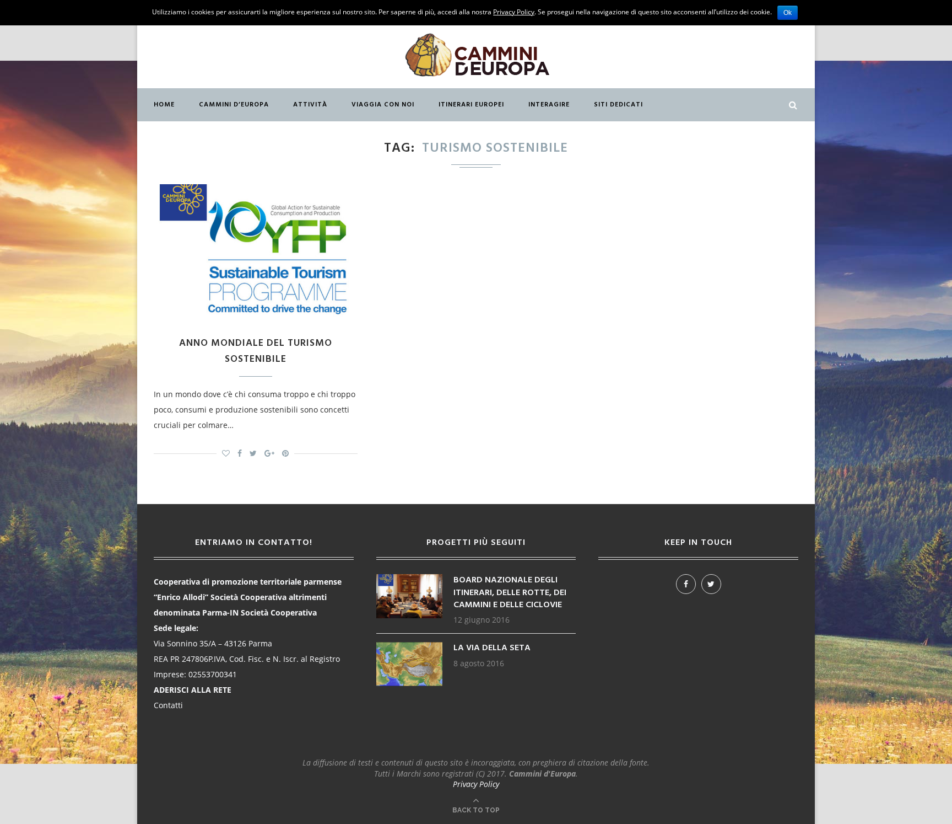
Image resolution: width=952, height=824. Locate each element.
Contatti (168, 705)
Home (164, 104)
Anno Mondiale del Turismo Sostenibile (255, 351)
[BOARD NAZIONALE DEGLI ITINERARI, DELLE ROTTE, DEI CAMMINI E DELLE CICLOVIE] (409, 579)
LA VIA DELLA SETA (492, 648)
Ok (787, 13)
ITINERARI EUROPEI (471, 104)
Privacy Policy (476, 784)
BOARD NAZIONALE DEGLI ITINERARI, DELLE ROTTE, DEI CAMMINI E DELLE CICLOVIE (509, 592)
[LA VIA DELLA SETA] (409, 647)
